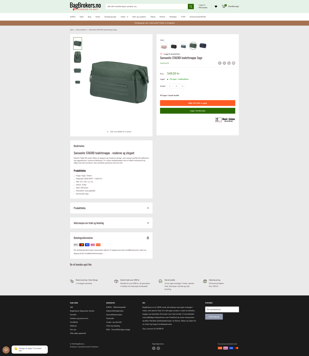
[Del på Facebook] (219, 63)
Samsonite (164, 63)
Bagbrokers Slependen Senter (82, 311)
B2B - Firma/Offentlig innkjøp (118, 329)
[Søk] (191, 6)
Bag (89, 17)
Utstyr (123, 17)
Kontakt (73, 314)
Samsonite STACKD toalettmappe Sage (181, 57)
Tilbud (152, 17)
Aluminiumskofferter (198, 17)
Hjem (72, 30)
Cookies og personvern (79, 318)
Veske (97, 17)
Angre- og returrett (114, 322)
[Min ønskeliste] (216, 6)
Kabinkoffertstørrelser (115, 311)
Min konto (203, 7)
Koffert (72, 17)
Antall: (163, 86)
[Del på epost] (233, 63)
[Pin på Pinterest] (224, 63)
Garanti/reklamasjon (114, 314)
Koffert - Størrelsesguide (116, 307)
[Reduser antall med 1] (169, 86)
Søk (71, 307)
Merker (162, 17)
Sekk (82, 17)
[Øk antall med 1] (182, 86)
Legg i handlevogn (197, 111)
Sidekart (73, 326)
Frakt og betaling (113, 326)
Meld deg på (214, 316)
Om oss (73, 329)
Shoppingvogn (110, 17)
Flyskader (110, 318)
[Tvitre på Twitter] (229, 63)
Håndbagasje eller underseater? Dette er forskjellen (154, 23)
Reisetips (173, 17)
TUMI (183, 17)
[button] (164, 45)
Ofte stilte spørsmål (78, 333)
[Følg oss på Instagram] (158, 348)
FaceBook (74, 322)
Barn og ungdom (139, 17)
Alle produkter (81, 30)
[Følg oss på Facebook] (153, 348)
